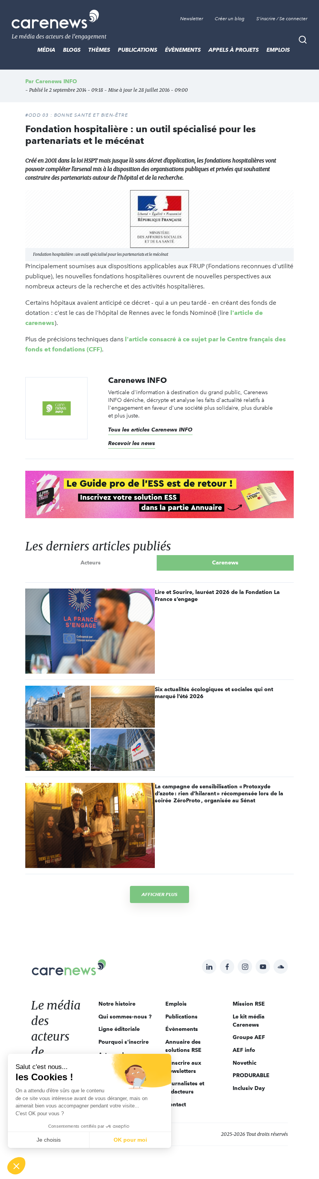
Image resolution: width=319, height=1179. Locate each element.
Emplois (278, 50)
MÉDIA (46, 50)
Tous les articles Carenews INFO (150, 429)
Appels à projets (234, 50)
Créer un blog (230, 18)
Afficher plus (159, 894)
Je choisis (49, 1140)
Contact (175, 1104)
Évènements (183, 50)
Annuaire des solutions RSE (183, 1046)
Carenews (225, 562)
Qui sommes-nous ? (125, 1016)
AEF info (244, 1050)
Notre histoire (116, 1004)
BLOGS (72, 50)
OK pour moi (130, 1140)
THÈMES (99, 50)
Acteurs (91, 562)
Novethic (244, 1063)
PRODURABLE (251, 1075)
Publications (137, 50)
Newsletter (191, 18)
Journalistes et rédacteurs (184, 1087)
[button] (16, 1165)
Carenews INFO (56, 81)
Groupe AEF (249, 1037)
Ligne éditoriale (119, 1029)
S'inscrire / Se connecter (281, 18)
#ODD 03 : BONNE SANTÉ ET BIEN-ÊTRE (76, 115)
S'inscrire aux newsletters (183, 1067)
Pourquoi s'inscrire (123, 1042)
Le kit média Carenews (249, 1020)
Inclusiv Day (249, 1088)
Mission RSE (249, 1004)
